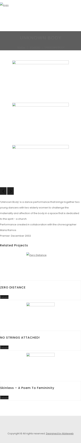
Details (4, 297)
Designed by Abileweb (60, 433)
